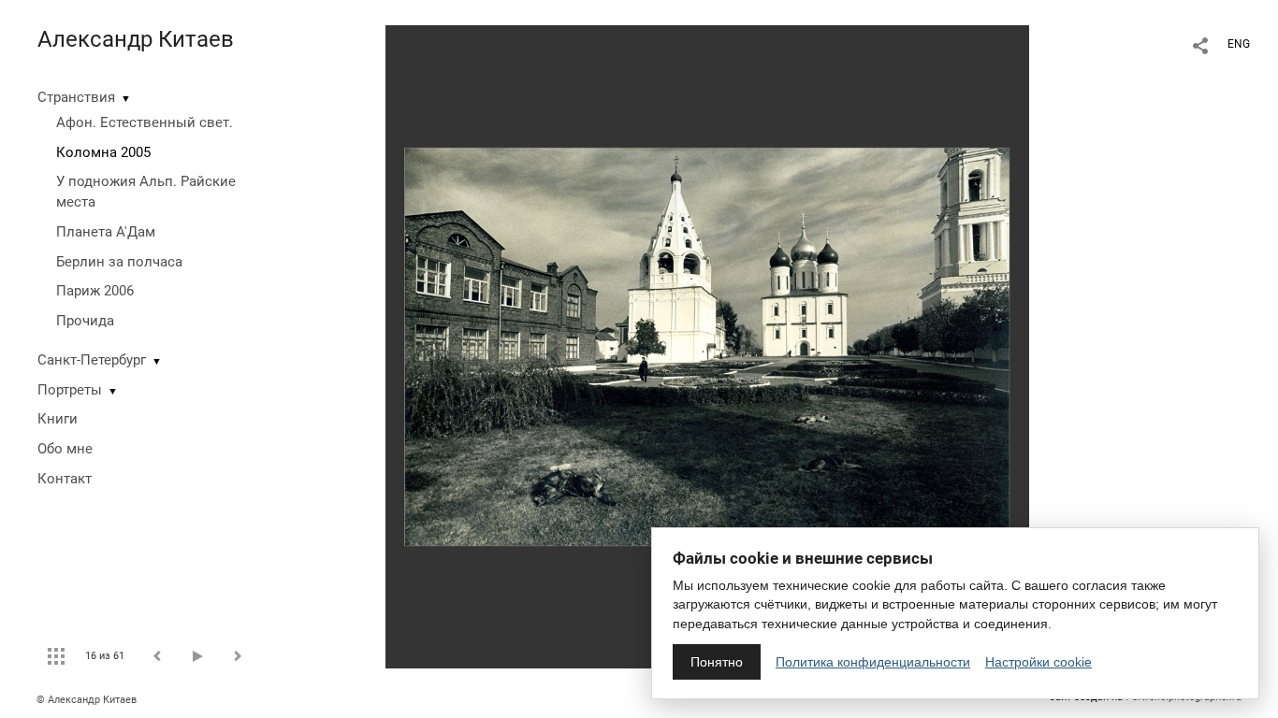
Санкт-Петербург (91, 360)
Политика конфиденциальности (873, 661)
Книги (57, 418)
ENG (1238, 43)
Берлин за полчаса (119, 261)
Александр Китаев (135, 39)
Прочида (85, 320)
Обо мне (65, 448)
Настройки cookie (1038, 661)
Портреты (69, 389)
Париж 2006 (95, 290)
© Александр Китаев (86, 700)
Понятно (716, 661)
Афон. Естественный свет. (144, 122)
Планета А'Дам (105, 231)
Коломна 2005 (103, 152)
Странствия (76, 97)
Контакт (64, 478)
